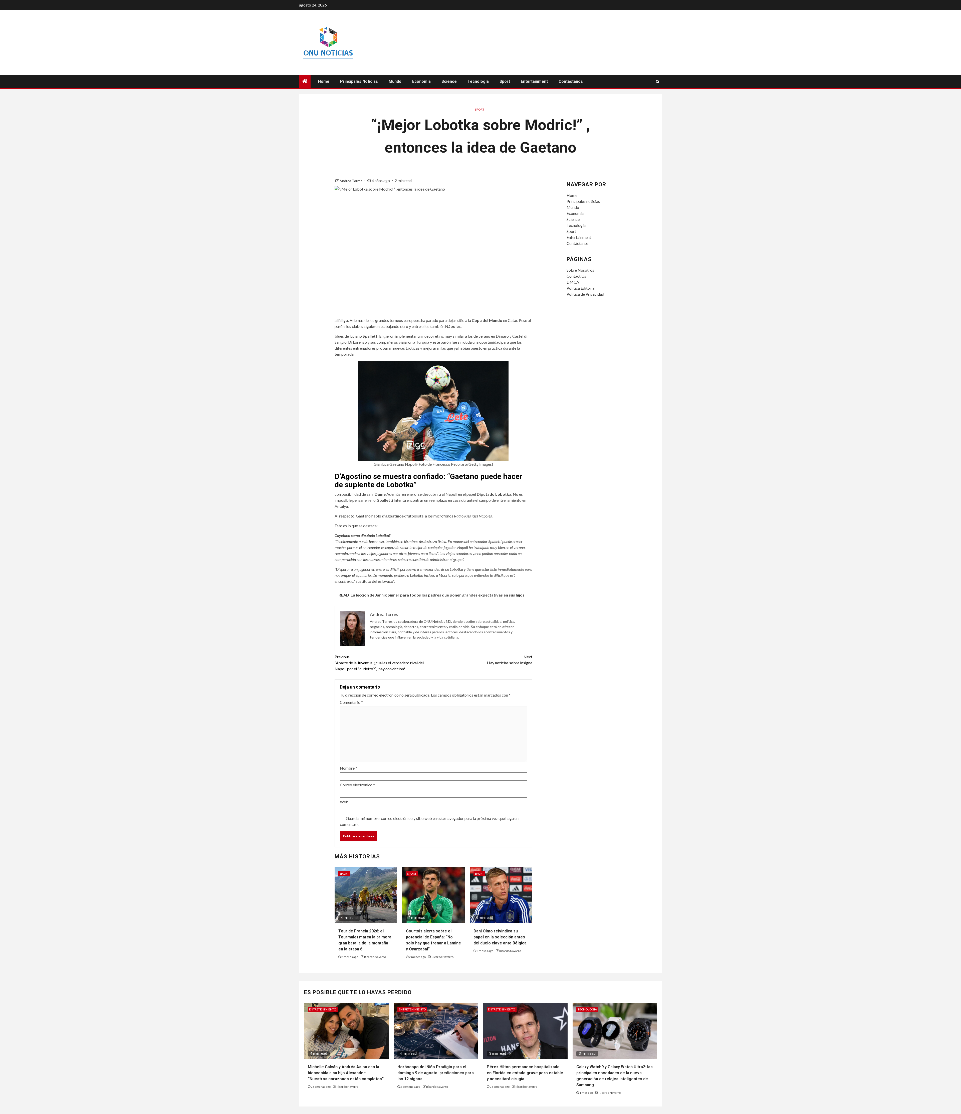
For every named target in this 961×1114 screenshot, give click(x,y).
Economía (421, 81)
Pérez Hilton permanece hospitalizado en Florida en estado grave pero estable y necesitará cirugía (525, 1072)
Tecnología (478, 81)
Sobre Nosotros (580, 270)
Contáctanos (571, 81)
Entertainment (534, 81)
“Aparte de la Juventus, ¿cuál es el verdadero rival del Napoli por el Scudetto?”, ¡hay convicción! (379, 662)
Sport (505, 81)
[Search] (657, 81)
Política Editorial (581, 288)
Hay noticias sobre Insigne (509, 659)
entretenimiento (322, 1009)
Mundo (395, 81)
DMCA (573, 282)
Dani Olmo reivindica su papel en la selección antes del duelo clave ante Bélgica (500, 937)
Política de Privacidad (585, 294)
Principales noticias (359, 81)
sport (479, 109)
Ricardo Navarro (375, 957)
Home (323, 81)
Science (449, 81)
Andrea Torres (351, 181)
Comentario (351, 702)
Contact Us (576, 276)
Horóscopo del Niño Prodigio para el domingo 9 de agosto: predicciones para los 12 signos (435, 1072)
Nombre (348, 768)
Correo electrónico (357, 784)
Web (344, 801)
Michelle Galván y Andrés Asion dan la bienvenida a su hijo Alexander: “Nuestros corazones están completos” (346, 1072)
